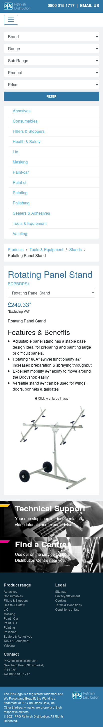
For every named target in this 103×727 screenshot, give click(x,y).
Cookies (60, 600)
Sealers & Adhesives (31, 213)
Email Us (89, 5)
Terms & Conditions (68, 605)
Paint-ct (19, 182)
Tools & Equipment (29, 223)
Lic (15, 151)
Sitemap (60, 591)
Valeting (20, 233)
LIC (6, 609)
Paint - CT (10, 623)
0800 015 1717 (61, 5)
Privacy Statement (67, 596)
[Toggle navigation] (11, 20)
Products (16, 249)
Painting (20, 192)
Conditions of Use (67, 609)
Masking (20, 162)
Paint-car (21, 172)
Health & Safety (26, 141)
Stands (75, 249)
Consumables (25, 121)
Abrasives (21, 111)
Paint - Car (11, 618)
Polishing (21, 203)
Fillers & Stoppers (28, 131)
